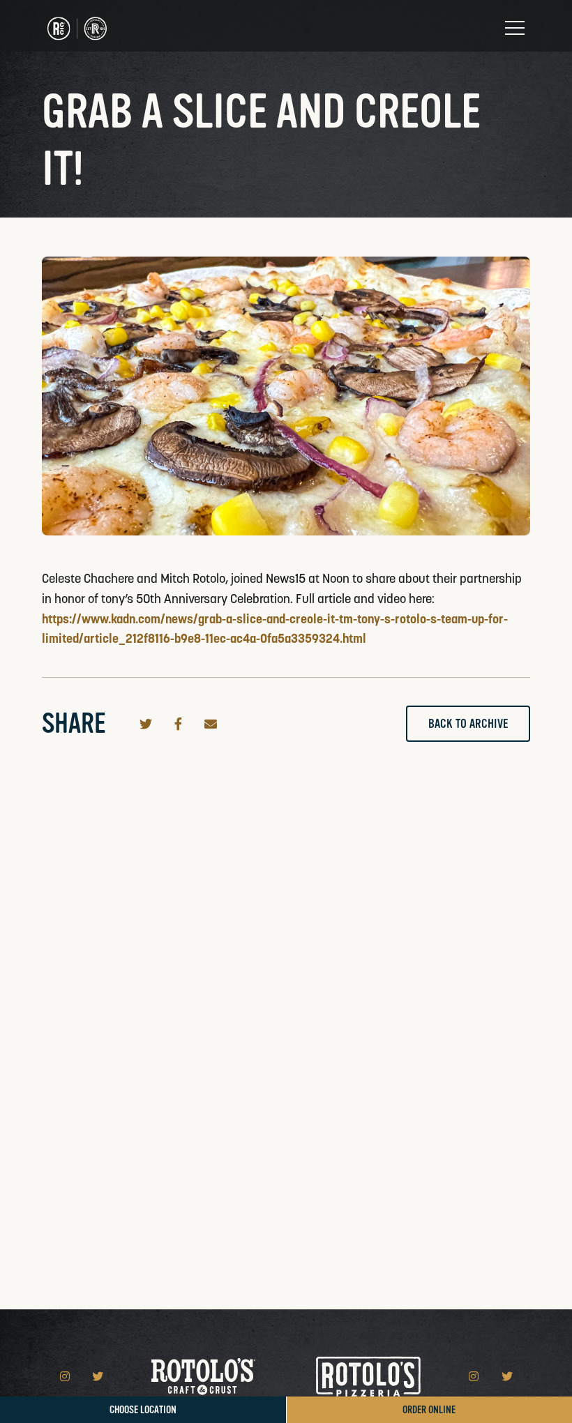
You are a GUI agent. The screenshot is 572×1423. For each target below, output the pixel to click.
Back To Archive (468, 724)
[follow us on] (66, 1376)
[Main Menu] (515, 28)
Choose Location (143, 1410)
